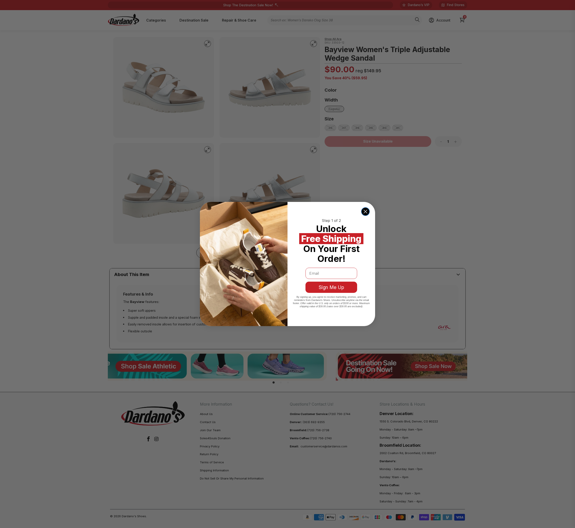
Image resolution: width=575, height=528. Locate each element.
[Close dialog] (365, 212)
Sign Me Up (331, 287)
